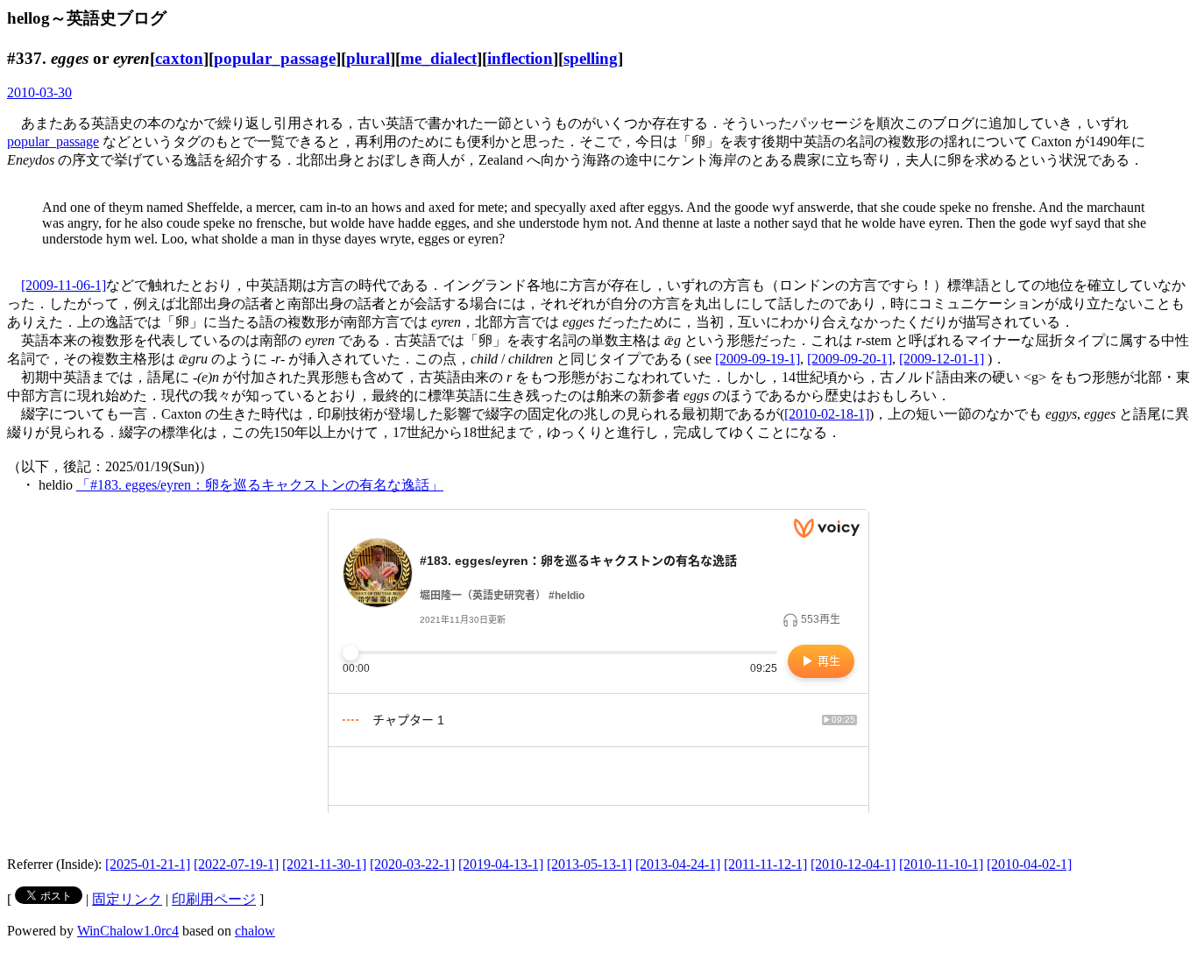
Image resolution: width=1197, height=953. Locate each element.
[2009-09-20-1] (849, 358)
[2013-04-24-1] (677, 864)
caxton (179, 58)
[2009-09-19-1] (757, 358)
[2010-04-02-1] (1029, 864)
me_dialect (438, 58)
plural (368, 58)
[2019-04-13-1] (500, 864)
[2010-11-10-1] (941, 864)
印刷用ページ (214, 899)
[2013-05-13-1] (589, 864)
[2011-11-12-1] (765, 864)
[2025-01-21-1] (147, 864)
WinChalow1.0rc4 (128, 930)
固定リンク (127, 899)
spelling (590, 58)
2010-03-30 (39, 92)
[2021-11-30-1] (324, 864)
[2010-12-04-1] (853, 864)
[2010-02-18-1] (826, 413)
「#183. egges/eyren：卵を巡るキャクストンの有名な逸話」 (259, 484)
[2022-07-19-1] (236, 864)
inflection (520, 58)
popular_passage (275, 58)
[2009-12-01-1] (941, 358)
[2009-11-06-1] (63, 285)
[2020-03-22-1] (412, 864)
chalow (255, 930)
